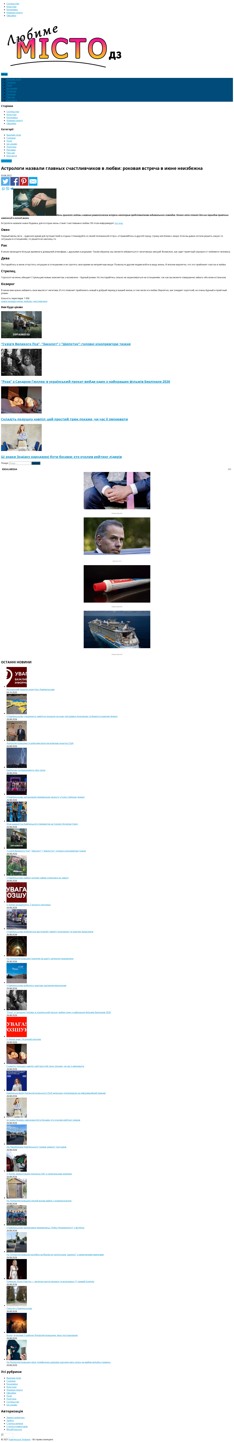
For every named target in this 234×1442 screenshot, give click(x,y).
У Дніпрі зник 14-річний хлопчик (23, 1039)
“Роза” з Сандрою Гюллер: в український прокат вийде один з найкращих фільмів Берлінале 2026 (85, 381)
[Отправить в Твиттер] (5, 184)
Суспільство (12, 3)
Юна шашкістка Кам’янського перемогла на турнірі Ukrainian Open (42, 823)
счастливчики (40, 301)
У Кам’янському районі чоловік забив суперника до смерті (37, 877)
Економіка (12, 9)
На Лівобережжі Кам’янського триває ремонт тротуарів (36, 1146)
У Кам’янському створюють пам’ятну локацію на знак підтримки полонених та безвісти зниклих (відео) (62, 716)
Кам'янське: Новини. (20, 1439)
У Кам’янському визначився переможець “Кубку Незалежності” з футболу (45, 1227)
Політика (11, 91)
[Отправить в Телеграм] (11, 188)
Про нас (10, 97)
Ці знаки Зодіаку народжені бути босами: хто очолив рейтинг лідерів (61, 456)
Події (9, 85)
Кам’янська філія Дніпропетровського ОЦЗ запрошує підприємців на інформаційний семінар (56, 1093)
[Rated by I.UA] (7, 1436)
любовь (28, 301)
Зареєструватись (15, 1417)
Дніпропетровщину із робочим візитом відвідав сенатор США (39, 743)
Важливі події (13, 79)
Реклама (11, 94)
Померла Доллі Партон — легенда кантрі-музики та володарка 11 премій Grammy (50, 1281)
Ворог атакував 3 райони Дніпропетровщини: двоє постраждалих (42, 1335)
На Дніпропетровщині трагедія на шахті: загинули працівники (39, 958)
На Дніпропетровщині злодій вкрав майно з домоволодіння (38, 1200)
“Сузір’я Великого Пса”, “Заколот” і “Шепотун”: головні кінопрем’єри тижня (66, 344)
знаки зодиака (9, 301)
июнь (20, 301)
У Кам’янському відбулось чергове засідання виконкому (36, 985)
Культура (11, 6)
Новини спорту (14, 12)
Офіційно (11, 15)
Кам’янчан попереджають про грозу (25, 770)
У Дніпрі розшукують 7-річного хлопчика (28, 904)
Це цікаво (11, 88)
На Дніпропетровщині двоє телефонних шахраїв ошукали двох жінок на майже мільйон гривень (58, 1362)
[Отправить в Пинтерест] (24, 184)
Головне (11, 82)
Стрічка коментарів (17, 1426)
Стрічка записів (14, 1423)
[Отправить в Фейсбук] (14, 184)
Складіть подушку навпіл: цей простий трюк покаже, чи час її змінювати (64, 419)
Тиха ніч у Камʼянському (19, 1308)
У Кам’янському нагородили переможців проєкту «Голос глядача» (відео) (45, 797)
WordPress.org (14, 1429)
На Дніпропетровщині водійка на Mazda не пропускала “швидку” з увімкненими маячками (55, 1254)
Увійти (10, 1420)
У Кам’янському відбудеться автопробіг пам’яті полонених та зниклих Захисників (49, 931)
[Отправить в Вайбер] (7, 188)
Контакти (11, 100)
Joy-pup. (119, 223)
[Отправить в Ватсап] (3, 188)
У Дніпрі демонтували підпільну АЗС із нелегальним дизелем (39, 1173)
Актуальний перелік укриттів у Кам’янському (30, 689)
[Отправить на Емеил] (33, 184)
